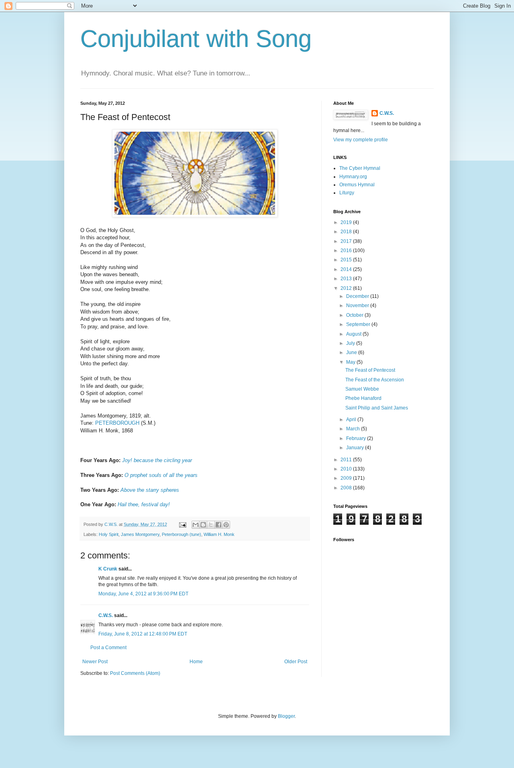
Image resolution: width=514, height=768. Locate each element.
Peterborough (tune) (181, 534)
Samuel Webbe (362, 389)
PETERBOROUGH (117, 423)
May (351, 362)
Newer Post (95, 661)
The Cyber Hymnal (359, 168)
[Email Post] (182, 524)
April (351, 419)
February (356, 438)
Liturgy (346, 193)
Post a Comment (108, 647)
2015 (347, 260)
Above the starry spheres (149, 490)
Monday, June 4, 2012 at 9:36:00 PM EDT (143, 594)
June (352, 352)
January (355, 447)
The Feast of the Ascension (374, 380)
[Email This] (196, 525)
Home (196, 661)
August (354, 334)
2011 (347, 459)
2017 (347, 241)
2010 (347, 469)
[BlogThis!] (203, 525)
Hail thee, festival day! (144, 504)
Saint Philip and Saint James (376, 408)
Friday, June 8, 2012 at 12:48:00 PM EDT (142, 634)
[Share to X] (211, 525)
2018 (347, 231)
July (351, 343)
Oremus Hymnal (357, 184)
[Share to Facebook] (218, 525)
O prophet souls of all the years (161, 475)
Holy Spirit (108, 534)
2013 (347, 278)
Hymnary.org (353, 176)
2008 (347, 488)
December (358, 296)
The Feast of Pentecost (370, 370)
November (358, 305)
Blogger (286, 716)
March (353, 429)
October (355, 315)
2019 (347, 222)
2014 (347, 269)
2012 (347, 288)
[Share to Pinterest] (226, 525)
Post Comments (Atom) (135, 673)
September (358, 324)
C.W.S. (105, 615)
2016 (347, 250)
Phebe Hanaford (363, 398)
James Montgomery (140, 534)
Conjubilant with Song (196, 38)
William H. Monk (219, 534)
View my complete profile (360, 140)
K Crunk (107, 569)
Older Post (295, 661)
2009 (347, 478)
